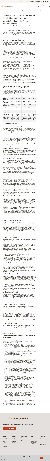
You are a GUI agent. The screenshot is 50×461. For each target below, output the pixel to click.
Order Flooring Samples (42, 440)
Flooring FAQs (14, 441)
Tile (3, 443)
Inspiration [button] (24, 6)
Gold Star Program (34, 444)
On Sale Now (5, 446)
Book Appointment (10, 428)
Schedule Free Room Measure (43, 442)
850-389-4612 (46, 1)
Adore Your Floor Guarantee (33, 443)
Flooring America (5, 10)
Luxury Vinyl (5, 438)
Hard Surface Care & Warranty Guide (24, 442)
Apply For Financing (43, 444)
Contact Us (38, 6)
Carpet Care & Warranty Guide (23, 440)
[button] (44, 6)
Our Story (32, 438)
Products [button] (16, 6)
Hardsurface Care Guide (13, 10)
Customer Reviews (34, 441)
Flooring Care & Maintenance (23, 444)
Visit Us (21, 1)
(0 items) (49, 6)
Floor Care (4, 445)
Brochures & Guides (15, 442)
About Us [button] (31, 6)
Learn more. (16, 459)
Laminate (4, 442)
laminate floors (9, 25)
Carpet (4, 441)
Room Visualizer (14, 438)
